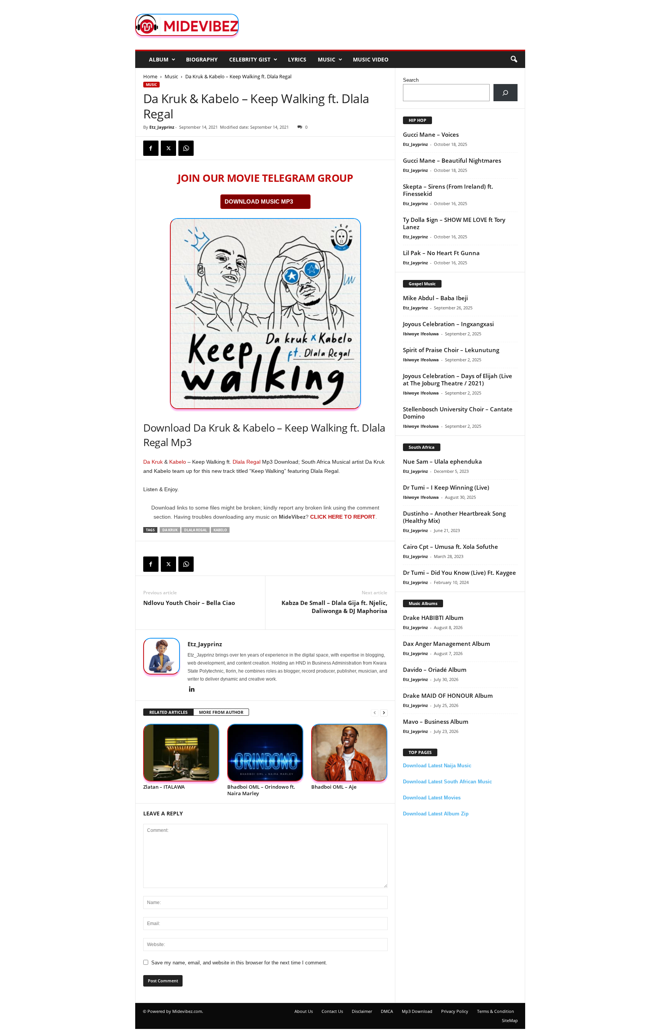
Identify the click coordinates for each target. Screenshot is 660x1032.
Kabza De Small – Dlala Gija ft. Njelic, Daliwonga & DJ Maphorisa (334, 607)
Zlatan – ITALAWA (164, 786)
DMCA (387, 1011)
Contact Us (332, 1011)
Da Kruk (153, 462)
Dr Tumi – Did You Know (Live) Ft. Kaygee (459, 572)
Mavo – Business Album (435, 721)
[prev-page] (375, 712)
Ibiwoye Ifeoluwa (421, 333)
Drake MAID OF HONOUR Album (448, 695)
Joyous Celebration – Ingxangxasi (448, 324)
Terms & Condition (495, 1011)
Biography (202, 59)
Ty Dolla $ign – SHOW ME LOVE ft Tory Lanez (454, 223)
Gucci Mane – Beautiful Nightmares (452, 160)
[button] (513, 59)
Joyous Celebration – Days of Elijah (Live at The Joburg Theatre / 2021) (457, 379)
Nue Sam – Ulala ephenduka (442, 461)
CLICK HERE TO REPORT (342, 517)
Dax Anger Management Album (446, 643)
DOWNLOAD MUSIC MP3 (259, 201)
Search (411, 80)
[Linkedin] (192, 689)
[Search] (505, 92)
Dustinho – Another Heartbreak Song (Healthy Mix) (454, 517)
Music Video (370, 59)
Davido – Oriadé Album (434, 669)
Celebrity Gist (249, 59)
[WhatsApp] (186, 148)
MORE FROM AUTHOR (221, 712)
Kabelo (177, 462)
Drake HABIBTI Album (433, 617)
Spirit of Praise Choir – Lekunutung (451, 350)
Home (150, 76)
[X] (168, 148)
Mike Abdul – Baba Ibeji (435, 298)
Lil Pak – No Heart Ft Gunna (441, 253)
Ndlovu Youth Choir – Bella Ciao (189, 603)
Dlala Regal (246, 462)
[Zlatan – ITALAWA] (181, 752)
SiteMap (510, 1020)
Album (158, 59)
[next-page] (384, 712)
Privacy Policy (454, 1011)
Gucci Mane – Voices (431, 134)
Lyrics (297, 59)
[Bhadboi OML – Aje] (349, 752)
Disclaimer (362, 1011)
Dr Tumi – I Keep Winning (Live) (446, 487)
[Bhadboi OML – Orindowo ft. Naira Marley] (265, 752)
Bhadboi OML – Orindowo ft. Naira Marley (261, 790)
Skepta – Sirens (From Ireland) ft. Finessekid (448, 190)
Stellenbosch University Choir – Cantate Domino (458, 412)
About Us (303, 1011)
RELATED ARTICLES (168, 712)
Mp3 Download (417, 1011)
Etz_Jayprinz (161, 127)
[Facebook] (151, 148)
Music (326, 59)
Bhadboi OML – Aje (333, 786)
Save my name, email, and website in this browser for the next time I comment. (239, 963)
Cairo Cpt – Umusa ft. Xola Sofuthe (450, 546)
